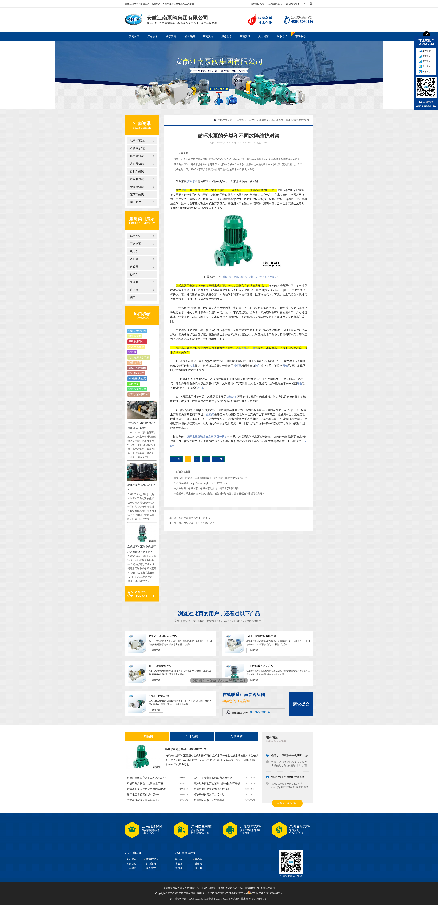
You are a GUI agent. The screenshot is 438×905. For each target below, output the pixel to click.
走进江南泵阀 (133, 852)
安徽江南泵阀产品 (185, 852)
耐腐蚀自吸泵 (208, 888)
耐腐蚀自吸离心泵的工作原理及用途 (147, 777)
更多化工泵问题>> (287, 803)
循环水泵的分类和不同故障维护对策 (185, 749)
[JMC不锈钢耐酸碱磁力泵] (234, 652)
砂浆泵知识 (137, 179)
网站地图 (235, 898)
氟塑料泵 (135, 236)
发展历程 (131, 863)
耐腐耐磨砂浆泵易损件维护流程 (212, 789)
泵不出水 (244, 347)
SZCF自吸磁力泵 (159, 695)
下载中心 (300, 36)
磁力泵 (134, 251)
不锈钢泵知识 (138, 148)
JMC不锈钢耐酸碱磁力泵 (261, 636)
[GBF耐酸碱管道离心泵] (234, 682)
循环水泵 (133, 383)
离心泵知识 (137, 163)
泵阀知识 (264, 120)
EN (305, 3)
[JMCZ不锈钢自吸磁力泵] (137, 652)
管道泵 (134, 282)
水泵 (184, 190)
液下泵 (134, 289)
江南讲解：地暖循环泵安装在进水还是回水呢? (248, 276)
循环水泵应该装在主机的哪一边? (206, 436)
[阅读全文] (142, 457)
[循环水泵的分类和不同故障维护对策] (143, 757)
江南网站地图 (293, 3)
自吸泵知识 (137, 171)
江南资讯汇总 (275, 3)
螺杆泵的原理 (136, 373)
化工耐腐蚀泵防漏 (138, 357)
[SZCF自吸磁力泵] (137, 712)
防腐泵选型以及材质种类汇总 (143, 800)
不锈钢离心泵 (192, 888)
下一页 (218, 459)
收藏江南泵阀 (257, 3)
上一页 (176, 459)
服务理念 (226, 36)
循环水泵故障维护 (138, 394)
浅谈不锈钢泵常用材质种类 (209, 794)
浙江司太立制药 (137, 331)
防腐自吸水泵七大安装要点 (209, 800)
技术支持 (246, 898)
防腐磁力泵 (134, 362)
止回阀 (210, 414)
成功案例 (189, 36)
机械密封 (231, 396)
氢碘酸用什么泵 (137, 341)
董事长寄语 (152, 859)
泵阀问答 (236, 736)
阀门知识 (135, 202)
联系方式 (282, 36)
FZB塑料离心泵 (137, 378)
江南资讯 (245, 36)
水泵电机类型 (136, 346)
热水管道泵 (134, 336)
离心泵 (134, 259)
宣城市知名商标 (137, 368)
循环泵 (132, 352)
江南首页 (134, 36)
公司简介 (131, 859)
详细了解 (156, 650)
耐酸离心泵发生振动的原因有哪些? (147, 789)
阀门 (133, 297)
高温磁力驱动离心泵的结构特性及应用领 (217, 783)
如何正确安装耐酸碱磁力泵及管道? (213, 777)
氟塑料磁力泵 (175, 888)
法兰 (299, 383)
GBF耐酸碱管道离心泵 (260, 665)
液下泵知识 (137, 194)
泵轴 (285, 365)
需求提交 (301, 704)
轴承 (192, 365)
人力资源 (263, 36)
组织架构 (151, 863)
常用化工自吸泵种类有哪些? (143, 794)
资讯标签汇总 (259, 898)
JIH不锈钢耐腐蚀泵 (160, 665)
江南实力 (208, 36)
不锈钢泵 (135, 243)
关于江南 (171, 36)
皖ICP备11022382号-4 (236, 893)
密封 (200, 387)
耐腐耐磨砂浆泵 (226, 888)
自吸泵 (134, 266)
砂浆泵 (134, 274)
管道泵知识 (137, 186)
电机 (255, 347)
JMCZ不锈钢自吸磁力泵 (163, 636)
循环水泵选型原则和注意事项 (194, 518)
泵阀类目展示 (142, 218)
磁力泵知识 (137, 156)
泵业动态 (191, 736)
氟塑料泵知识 (138, 140)
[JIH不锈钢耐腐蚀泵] (137, 682)
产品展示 (152, 36)
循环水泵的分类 (137, 389)
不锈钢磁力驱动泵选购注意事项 (145, 783)
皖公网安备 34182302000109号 (267, 893)
